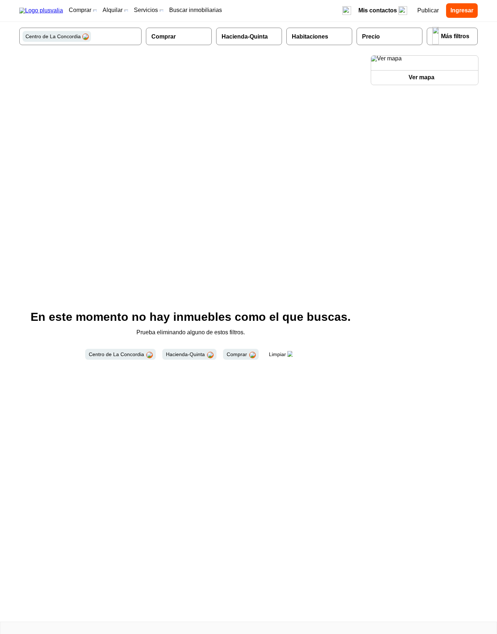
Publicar (428, 10)
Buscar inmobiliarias (195, 10)
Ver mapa (421, 77)
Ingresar (461, 10)
